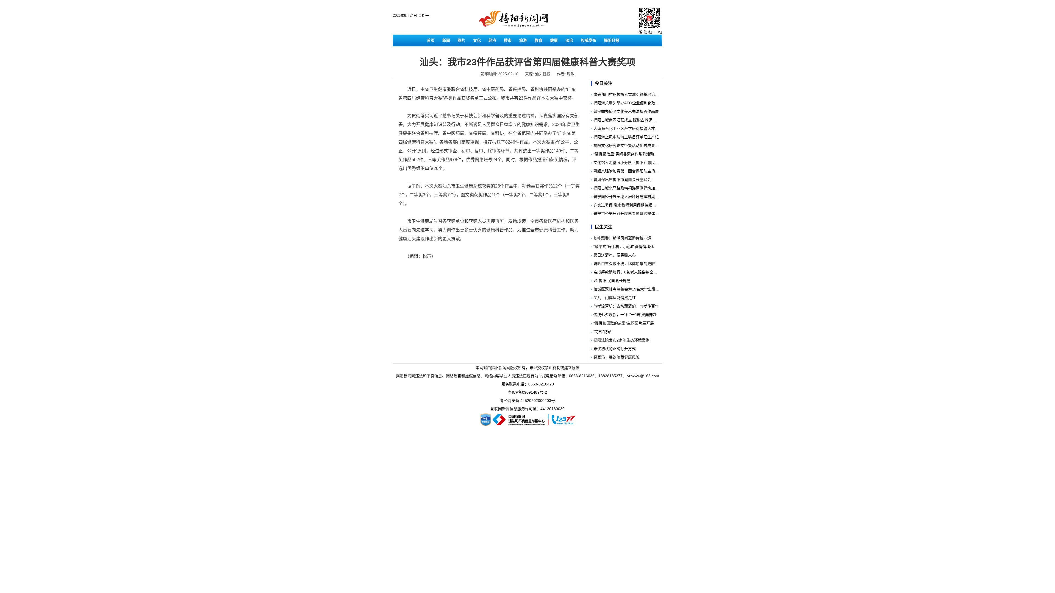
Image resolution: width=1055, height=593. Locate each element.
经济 (492, 40)
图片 (461, 40)
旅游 (523, 40)
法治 (569, 40)
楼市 (508, 40)
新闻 (446, 40)
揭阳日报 (611, 40)
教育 (538, 40)
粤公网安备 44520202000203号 (527, 400)
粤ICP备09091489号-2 (527, 392)
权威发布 (588, 40)
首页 (431, 40)
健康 (554, 40)
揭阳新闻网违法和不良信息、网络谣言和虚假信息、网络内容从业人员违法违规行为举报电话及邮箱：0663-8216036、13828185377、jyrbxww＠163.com (527, 376)
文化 (477, 40)
